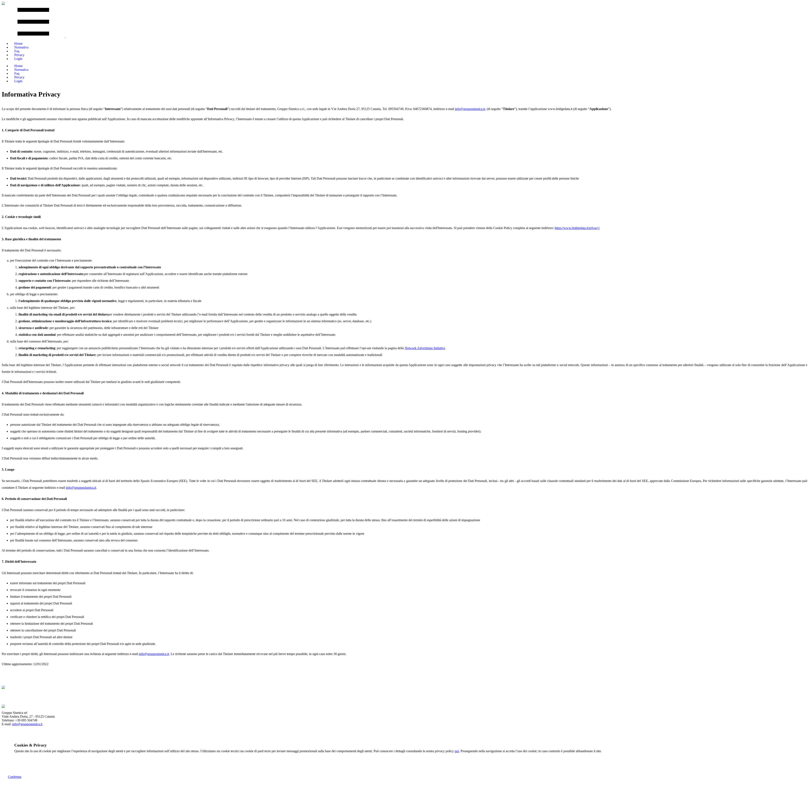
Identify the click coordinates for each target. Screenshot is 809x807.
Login (18, 58)
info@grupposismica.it (470, 109)
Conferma (14, 777)
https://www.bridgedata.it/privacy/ (577, 228)
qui (457, 751)
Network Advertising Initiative (425, 348)
